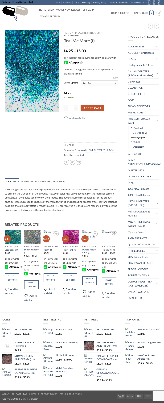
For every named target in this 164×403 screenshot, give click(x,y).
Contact (67, 2)
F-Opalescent (137, 146)
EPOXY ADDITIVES (139, 106)
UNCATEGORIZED (138, 291)
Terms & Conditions (119, 2)
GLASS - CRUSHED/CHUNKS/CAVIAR (144, 162)
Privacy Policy (99, 2)
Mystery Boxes (136, 231)
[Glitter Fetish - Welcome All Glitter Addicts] (18, 13)
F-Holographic (138, 137)
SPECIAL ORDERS (138, 269)
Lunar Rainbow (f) (31, 251)
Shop (51, 9)
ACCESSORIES (136, 46)
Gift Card (88, 9)
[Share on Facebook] (66, 162)
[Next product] (150, 26)
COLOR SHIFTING (138, 93)
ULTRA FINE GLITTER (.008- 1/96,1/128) (140, 283)
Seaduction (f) (11, 249)
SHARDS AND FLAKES (140, 262)
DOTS (131, 100)
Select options (12, 278)
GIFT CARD (134, 153)
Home (42, 9)
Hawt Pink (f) (69, 249)
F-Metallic (136, 142)
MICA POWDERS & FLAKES (139, 213)
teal (82, 155)
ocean (76, 155)
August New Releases (68, 9)
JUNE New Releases (139, 194)
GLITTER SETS (136, 170)
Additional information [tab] (35, 181)
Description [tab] (12, 181)
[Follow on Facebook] (149, 2)
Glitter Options (71, 83)
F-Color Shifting (139, 132)
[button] (137, 2)
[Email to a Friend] (78, 162)
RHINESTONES (136, 250)
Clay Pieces (134, 81)
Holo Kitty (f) (108, 249)
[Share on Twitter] (72, 162)
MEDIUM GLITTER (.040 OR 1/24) (138, 203)
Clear (115, 78)
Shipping (86, 2)
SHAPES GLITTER (138, 256)
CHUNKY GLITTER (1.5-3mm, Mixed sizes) (140, 73)
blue (71, 155)
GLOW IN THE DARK (140, 176)
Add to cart (92, 108)
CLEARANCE (135, 87)
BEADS (132, 58)
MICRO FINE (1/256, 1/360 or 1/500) (139, 223)
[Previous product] (156, 26)
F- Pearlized (137, 128)
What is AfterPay (50, 16)
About (57, 2)
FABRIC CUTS (136, 112)
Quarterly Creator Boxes (141, 244)
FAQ (76, 2)
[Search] (158, 13)
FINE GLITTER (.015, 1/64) (139, 120)
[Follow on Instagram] (154, 2)
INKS (131, 182)
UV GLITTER (135, 297)
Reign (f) (48, 249)
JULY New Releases (138, 188)
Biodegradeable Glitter (140, 64)
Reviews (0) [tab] (59, 181)
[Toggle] (157, 46)
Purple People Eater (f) (89, 251)
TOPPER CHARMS (138, 275)
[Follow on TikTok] (159, 2)
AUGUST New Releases (141, 52)
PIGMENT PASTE (137, 238)
